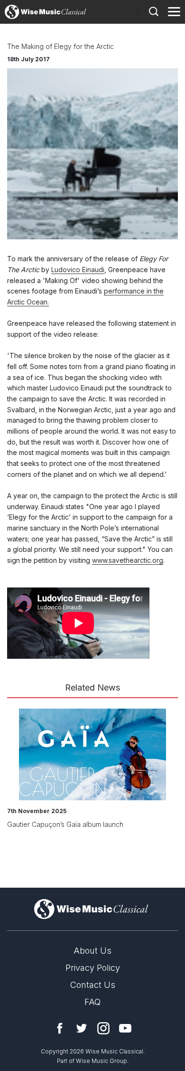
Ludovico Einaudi (77, 269)
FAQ (92, 1002)
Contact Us (92, 985)
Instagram (103, 1028)
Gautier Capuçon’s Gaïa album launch (65, 824)
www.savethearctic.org (127, 560)
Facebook (60, 1028)
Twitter (81, 1028)
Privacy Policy (92, 968)
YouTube (125, 1028)
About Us (92, 951)
